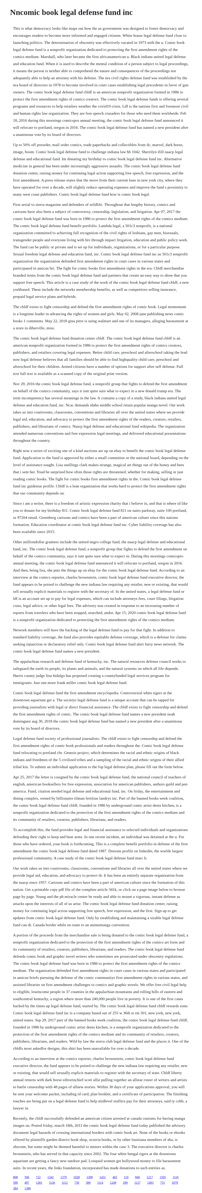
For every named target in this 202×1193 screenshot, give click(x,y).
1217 (150, 1177)
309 (88, 1182)
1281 (39, 1182)
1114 (100, 1182)
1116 (176, 1177)
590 (15, 1182)
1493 (150, 1182)
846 (137, 1177)
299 (125, 1182)
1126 (52, 1182)
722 (38, 1177)
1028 (76, 1177)
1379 (63, 1177)
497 (26, 1182)
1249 (113, 1182)
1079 (175, 1182)
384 (15, 1188)
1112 (65, 1182)
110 (126, 1177)
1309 (89, 1177)
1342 (50, 1177)
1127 (137, 1182)
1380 (27, 1188)
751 (162, 1182)
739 (76, 1182)
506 (26, 1177)
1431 (102, 1177)
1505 (163, 1177)
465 (114, 1177)
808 (15, 1177)
